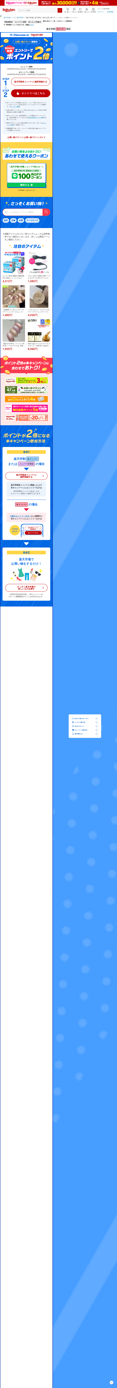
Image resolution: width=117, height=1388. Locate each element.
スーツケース (32, 220)
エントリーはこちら (33, 93)
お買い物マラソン (15, 137)
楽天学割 (20, 17)
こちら (32, 25)
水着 (21, 220)
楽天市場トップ (9, 17)
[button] (74, 10)
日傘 (13, 220)
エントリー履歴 (15, 106)
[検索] (60, 10)
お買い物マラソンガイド (34, 137)
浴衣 (6, 220)
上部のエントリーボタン (20, 516)
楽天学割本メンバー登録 (36, 117)
